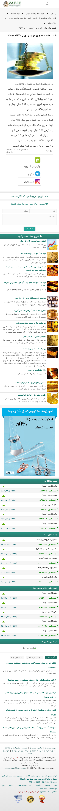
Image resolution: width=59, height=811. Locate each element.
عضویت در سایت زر (48, 750)
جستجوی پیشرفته (31, 750)
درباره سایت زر (50, 747)
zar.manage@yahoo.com (15, 768)
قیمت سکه (15, 13)
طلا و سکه (52, 23)
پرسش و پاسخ (17, 750)
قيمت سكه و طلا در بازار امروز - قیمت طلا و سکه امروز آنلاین (32, 18)
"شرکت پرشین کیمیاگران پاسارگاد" (28, 791)
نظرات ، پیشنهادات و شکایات (16, 747)
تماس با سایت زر (35, 747)
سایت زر (16, 757)
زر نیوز (53, 13)
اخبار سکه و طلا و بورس (35, 13)
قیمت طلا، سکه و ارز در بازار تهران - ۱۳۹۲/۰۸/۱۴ (36, 28)
